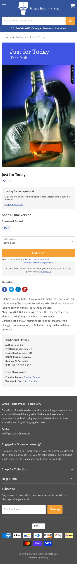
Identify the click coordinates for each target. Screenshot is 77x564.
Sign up (55, 509)
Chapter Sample (32, 377)
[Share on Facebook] (4, 289)
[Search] (70, 21)
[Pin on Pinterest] (25, 289)
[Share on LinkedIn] (18, 289)
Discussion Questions (28, 381)
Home (5, 37)
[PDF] (7, 232)
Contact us (46, 271)
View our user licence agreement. (38, 262)
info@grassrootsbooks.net (16, 433)
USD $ (37, 526)
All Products (19, 37)
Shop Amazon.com (13, 204)
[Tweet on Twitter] (11, 289)
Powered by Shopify (38, 557)
